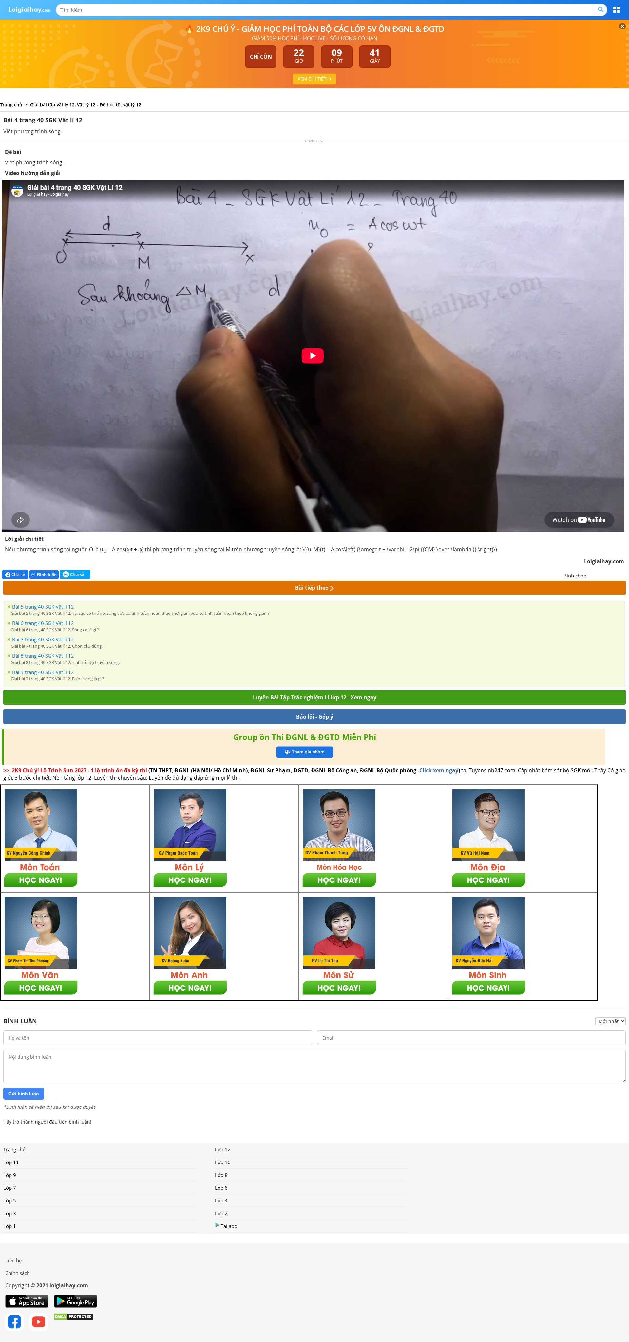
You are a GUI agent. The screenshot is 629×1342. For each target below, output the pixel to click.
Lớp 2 (221, 1213)
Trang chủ (14, 1149)
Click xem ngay (438, 770)
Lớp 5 (9, 1200)
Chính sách (17, 1273)
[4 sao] (616, 575)
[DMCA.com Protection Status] (73, 1322)
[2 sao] (601, 575)
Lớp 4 (221, 1200)
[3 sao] (609, 575)
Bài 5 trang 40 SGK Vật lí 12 (43, 606)
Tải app (229, 1226)
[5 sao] (624, 575)
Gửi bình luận (23, 1093)
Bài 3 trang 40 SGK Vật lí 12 (43, 672)
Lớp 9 (9, 1175)
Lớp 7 (9, 1187)
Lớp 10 (223, 1162)
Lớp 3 (9, 1213)
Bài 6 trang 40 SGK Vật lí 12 (43, 623)
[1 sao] (593, 575)
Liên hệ (13, 1260)
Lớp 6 (221, 1187)
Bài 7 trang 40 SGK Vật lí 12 (43, 639)
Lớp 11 (11, 1162)
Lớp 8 (221, 1175)
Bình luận (47, 574)
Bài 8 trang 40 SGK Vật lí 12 (43, 655)
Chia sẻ (17, 574)
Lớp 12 (223, 1149)
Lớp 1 (9, 1226)
